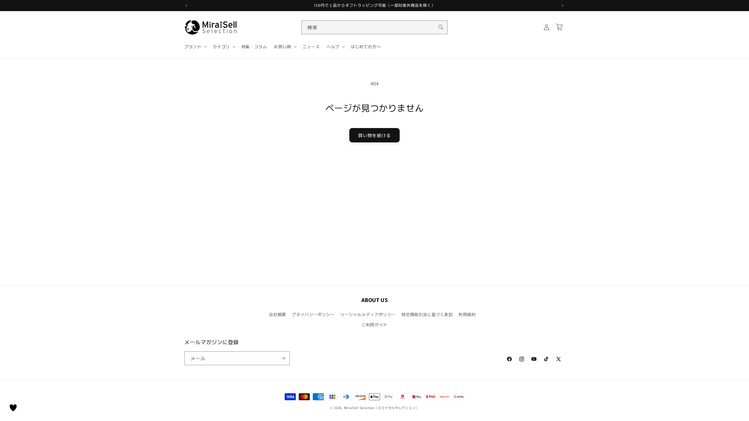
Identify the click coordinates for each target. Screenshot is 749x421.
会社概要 (277, 314)
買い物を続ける (374, 135)
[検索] (440, 27)
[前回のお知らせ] (186, 5)
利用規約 (466, 314)
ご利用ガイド (374, 324)
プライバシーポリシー (313, 314)
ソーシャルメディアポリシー (368, 314)
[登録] (282, 358)
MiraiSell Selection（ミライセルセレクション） (381, 407)
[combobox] (374, 27)
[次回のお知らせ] (562, 5)
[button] (195, 46)
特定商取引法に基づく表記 (427, 314)
